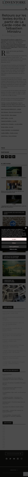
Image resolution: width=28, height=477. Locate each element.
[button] (26, 228)
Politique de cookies (13, 249)
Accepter (14, 239)
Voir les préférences (14, 246)
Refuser (14, 243)
